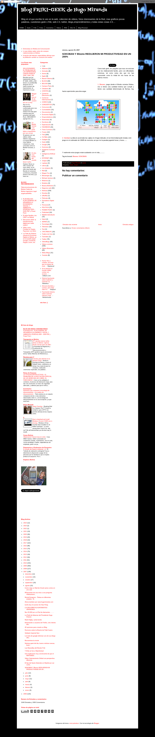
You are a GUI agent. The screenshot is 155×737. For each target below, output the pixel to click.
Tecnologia (45, 224)
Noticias (44, 190)
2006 (25, 694)
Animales (45, 71)
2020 (25, 534)
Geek (28, 28)
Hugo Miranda (28, 404)
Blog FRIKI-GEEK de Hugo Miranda (64, 10)
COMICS (45, 102)
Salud (44, 219)
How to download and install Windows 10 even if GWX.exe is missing (42, 421)
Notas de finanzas (29, 373)
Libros (44, 165)
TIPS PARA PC (47, 231)
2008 (25, 568)
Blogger (96, 723)
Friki (35, 28)
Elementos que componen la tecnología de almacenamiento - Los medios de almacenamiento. (36, 392)
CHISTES (45, 91)
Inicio (100, 224)
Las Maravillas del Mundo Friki (35, 648)
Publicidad (45, 212)
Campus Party (46, 86)
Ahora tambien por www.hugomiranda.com (39, 602)
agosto (27, 585)
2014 (25, 551)
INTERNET (45, 158)
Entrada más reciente (70, 224)
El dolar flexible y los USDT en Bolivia (30, 216)
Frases (44, 132)
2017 (25, 543)
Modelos (45, 183)
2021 (25, 531)
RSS (65, 28)
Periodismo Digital (48, 200)
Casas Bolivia (28, 435)
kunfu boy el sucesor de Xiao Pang (36, 605)
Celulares (45, 88)
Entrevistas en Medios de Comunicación (36, 49)
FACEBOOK (46, 127)
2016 (25, 546)
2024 (25, 523)
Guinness (45, 147)
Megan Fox (46, 173)
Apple (44, 76)
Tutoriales (45, 236)
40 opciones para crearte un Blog (36, 627)
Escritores (45, 122)
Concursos (45, 107)
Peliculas (45, 198)
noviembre (29, 577)
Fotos (41, 28)
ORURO (44, 195)
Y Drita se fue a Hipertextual (34, 651)
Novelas (44, 193)
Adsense (45, 68)
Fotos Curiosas (47, 129)
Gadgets (45, 139)
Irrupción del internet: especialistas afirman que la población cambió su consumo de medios (39, 56)
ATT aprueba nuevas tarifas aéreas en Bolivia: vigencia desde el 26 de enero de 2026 (41, 342)
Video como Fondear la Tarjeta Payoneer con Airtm (29, 229)
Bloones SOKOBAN (80, 156)
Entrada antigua (128, 224)
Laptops (44, 163)
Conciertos (49, 28)
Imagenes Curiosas (48, 149)
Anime (44, 73)
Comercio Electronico (45, 94)
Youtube (44, 255)
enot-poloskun (74, 723)
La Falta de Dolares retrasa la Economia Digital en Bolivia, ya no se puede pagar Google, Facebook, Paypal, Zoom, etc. (29, 238)
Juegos (76, 165)
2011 (25, 560)
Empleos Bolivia (29, 460)
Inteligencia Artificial (48, 154)
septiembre (29, 582)
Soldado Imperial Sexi (32, 633)
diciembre (28, 574)
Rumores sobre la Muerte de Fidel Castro (39, 630)
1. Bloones (101, 84)
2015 (25, 548)
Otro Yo (72, 28)
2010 (25, 563)
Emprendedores (47, 117)
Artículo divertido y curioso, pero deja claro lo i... (48, 287)
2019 (25, 537)
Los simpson (46, 168)
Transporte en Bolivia (31, 339)
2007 (25, 571)
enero (27, 690)
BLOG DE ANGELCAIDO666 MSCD (35, 329)
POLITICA (45, 207)
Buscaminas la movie (32, 640)
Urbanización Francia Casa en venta (34, 437)
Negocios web (46, 188)
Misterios (45, 180)
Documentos (46, 112)
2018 (25, 540)
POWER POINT (47, 210)
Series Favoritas (37, 406)
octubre (28, 580)
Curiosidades (46, 109)
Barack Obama (47, 78)
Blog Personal (83, 28)
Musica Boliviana (47, 185)
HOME (21, 28)
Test (43, 229)
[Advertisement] (77, 37)
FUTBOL (45, 137)
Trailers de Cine (47, 234)
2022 (25, 528)
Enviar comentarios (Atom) (81, 228)
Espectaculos (46, 124)
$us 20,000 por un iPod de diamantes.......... (39, 612)
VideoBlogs (45, 241)
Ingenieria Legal (31, 191)
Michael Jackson (47, 178)
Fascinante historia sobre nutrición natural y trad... (48, 293)
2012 (25, 557)
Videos (59, 28)
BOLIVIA (45, 83)
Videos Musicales (48, 248)
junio (27, 676)
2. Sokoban (66, 138)
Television (45, 226)
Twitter (44, 239)
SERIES (44, 221)
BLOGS (44, 81)
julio (26, 673)
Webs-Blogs (46, 252)
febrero (27, 687)
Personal (45, 205)
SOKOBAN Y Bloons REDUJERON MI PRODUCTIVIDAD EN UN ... (37, 668)
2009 (25, 566)
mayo (27, 679)
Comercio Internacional (46, 98)
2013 (25, 554)
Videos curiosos (47, 244)
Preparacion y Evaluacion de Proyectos (37, 447)
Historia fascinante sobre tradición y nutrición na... (48, 280)
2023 (25, 525)
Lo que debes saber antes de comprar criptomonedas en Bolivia (36, 52)
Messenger (45, 175)
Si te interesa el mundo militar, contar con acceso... (47, 271)
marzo (27, 684)
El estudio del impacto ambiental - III (34, 449)
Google (44, 144)
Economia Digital (47, 114)
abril (26, 681)
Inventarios (27, 389)
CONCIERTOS (47, 104)
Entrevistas (45, 119)
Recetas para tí (28, 357)
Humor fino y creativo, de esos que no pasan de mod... (47, 263)
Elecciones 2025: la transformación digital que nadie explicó (29, 222)
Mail (43, 170)
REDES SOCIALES (48, 215)
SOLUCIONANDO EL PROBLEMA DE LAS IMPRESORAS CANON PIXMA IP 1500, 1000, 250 (29, 72)
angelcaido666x (26, 193)
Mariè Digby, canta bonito (33, 620)
